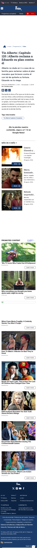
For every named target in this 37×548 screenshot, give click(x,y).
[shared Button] (9, 90)
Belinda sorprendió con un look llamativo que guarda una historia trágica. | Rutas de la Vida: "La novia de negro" (29, 193)
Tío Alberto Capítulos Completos (13, 118)
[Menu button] (3, 8)
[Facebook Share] (3, 90)
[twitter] (13, 489)
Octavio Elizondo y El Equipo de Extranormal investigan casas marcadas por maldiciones (29, 149)
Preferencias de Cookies (21, 517)
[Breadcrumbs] (5, 46)
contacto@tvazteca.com (25, 508)
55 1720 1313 (21, 509)
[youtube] (20, 489)
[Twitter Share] (6, 90)
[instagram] (17, 489)
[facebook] (23, 489)
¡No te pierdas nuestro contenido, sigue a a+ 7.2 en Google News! (18, 130)
